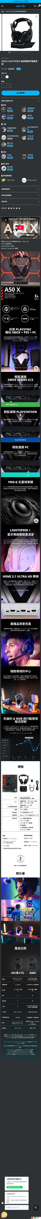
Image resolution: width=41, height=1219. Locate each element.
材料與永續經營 (6, 195)
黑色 (3, 76)
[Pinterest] (14, 208)
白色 (7, 76)
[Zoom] (36, 16)
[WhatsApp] (17, 208)
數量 (2, 81)
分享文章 (3, 208)
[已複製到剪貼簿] (19, 208)
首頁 (2, 11)
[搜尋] (35, 6)
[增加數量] (9, 86)
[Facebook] (9, 208)
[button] (36, 1218)
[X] (11, 208)
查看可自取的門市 (7, 101)
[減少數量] (3, 86)
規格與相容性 (5, 189)
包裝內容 (4, 201)
